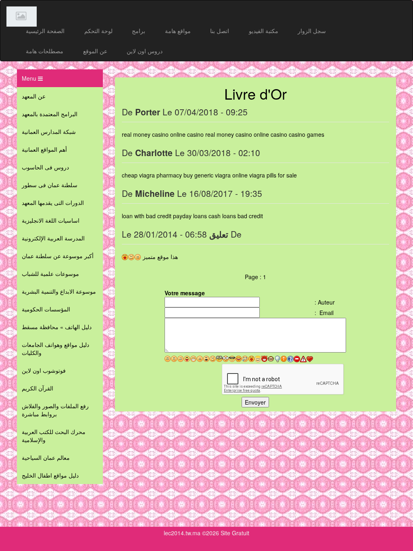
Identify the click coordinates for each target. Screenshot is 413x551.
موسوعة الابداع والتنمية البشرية (59, 291)
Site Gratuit (235, 533)
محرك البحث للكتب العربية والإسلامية (54, 436)
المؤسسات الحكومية (46, 309)
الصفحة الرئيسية (45, 31)
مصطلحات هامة (44, 51)
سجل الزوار (312, 31)
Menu (30, 78)
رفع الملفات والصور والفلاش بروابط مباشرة (55, 410)
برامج (138, 31)
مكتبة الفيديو (263, 31)
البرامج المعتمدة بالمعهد (49, 114)
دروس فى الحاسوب (45, 167)
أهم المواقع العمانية (44, 149)
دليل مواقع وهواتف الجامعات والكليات (55, 348)
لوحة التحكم (98, 31)
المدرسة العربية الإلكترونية (53, 238)
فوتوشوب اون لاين (44, 370)
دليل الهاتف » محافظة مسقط (57, 327)
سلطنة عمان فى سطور (49, 185)
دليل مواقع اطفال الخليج (50, 475)
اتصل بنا (219, 31)
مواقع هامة (178, 31)
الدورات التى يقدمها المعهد (53, 202)
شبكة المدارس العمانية (49, 131)
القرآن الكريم (37, 388)
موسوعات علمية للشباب (50, 273)
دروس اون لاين (145, 51)
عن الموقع (95, 51)
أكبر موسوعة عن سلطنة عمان (58, 256)
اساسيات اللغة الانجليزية (50, 220)
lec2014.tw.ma (182, 533)
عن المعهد (34, 96)
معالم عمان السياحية (46, 457)
